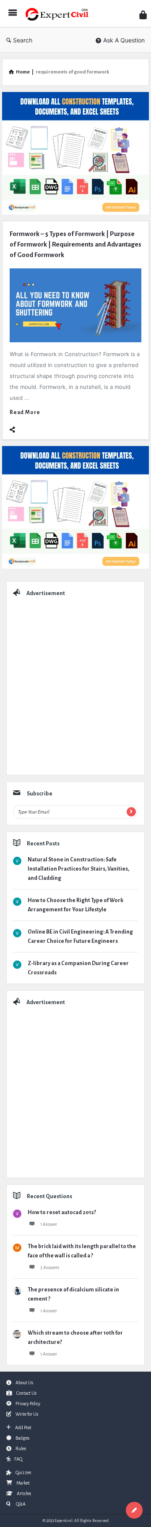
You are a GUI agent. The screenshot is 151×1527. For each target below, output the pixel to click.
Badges (22, 1437)
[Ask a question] (134, 1510)
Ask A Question (124, 40)
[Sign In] (143, 15)
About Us (24, 1382)
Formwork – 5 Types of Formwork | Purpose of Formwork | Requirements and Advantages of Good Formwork (75, 244)
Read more (25, 412)
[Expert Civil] (59, 13)
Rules (21, 1448)
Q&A (20, 1503)
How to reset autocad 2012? (62, 1212)
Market (23, 1482)
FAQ (18, 1458)
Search (22, 40)
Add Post (23, 1427)
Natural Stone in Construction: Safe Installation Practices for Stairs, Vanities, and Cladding (78, 869)
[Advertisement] (75, 683)
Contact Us (26, 1393)
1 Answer (48, 1224)
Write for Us (27, 1414)
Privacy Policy (28, 1403)
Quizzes (23, 1472)
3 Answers (49, 1267)
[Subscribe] (131, 811)
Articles (24, 1493)
